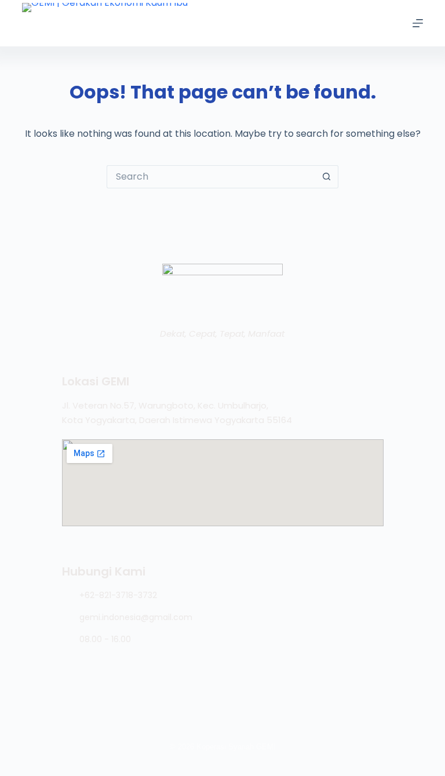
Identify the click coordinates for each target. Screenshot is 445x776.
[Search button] (326, 176)
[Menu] (418, 23)
